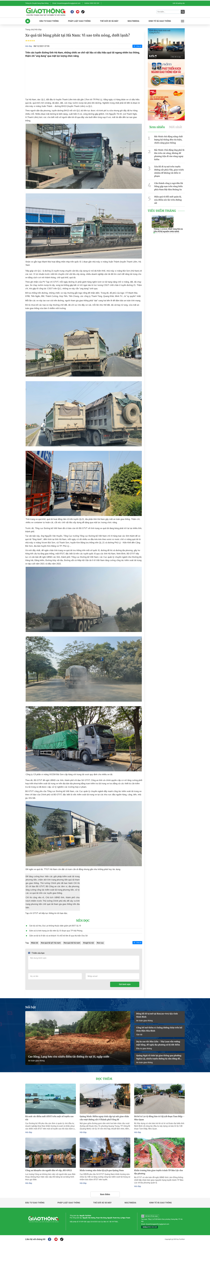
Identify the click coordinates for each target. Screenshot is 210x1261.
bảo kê (35, 943)
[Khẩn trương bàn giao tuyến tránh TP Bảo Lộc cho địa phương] (159, 1153)
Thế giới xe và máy (102, 1203)
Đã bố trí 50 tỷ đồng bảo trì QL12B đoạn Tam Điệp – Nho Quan (159, 1118)
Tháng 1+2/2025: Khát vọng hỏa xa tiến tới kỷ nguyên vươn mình (168, 230)
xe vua (101, 943)
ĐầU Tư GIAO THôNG (49, 21)
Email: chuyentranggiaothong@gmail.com (66, 3)
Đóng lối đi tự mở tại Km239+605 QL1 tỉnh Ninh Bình (157, 1015)
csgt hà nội (89, 943)
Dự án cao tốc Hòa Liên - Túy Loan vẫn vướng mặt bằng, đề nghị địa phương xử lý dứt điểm (158, 1043)
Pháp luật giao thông (68, 1203)
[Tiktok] (82, 11)
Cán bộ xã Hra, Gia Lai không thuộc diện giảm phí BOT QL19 (55, 926)
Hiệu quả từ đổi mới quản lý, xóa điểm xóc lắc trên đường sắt (168, 199)
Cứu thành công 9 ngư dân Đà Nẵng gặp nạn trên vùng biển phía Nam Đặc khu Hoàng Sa (168, 186)
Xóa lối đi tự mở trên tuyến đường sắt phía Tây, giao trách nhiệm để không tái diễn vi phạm (169, 171)
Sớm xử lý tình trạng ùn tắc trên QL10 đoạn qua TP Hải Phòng (55, 931)
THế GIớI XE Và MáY (109, 21)
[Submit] (183, 12)
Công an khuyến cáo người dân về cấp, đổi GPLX (48, 1170)
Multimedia (130, 1203)
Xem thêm (105, 1194)
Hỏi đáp (38, 29)
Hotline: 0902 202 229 (91, 3)
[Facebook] (72, 12)
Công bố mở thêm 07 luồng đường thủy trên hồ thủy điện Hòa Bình (159, 1029)
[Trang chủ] (27, 21)
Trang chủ (29, 29)
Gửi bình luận (125, 984)
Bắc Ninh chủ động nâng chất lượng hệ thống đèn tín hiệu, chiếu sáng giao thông (168, 139)
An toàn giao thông (36, 1060)
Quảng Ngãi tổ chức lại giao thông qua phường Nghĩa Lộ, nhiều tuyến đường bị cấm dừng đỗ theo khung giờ (158, 1057)
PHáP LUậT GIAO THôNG (79, 21)
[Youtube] (77, 12)
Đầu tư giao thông (144, 1048)
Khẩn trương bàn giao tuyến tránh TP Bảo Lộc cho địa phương (158, 1172)
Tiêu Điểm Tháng (162, 211)
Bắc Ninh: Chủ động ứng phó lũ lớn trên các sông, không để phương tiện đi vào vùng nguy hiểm (169, 155)
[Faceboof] (49, 1239)
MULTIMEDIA (133, 21)
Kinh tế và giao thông (160, 1203)
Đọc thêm (104, 1079)
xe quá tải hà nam (72, 943)
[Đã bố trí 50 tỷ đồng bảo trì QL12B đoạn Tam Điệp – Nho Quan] (159, 1099)
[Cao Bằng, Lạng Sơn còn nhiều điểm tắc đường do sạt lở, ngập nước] (77, 1038)
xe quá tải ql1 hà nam (51, 943)
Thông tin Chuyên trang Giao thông (36, 3)
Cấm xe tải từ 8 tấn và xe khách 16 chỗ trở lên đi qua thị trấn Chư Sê (58, 936)
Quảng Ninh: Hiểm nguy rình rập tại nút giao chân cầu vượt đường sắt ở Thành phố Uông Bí (104, 1118)
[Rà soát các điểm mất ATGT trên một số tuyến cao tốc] (50, 1099)
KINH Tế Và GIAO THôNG (160, 21)
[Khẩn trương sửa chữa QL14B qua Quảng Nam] (105, 1153)
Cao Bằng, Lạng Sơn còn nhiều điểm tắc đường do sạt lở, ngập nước (68, 1056)
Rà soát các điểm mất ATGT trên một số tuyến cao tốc (49, 1118)
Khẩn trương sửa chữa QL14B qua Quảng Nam (102, 1170)
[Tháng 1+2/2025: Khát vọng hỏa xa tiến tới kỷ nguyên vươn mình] (163, 222)
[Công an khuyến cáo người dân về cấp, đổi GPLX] (50, 1153)
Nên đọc (83, 921)
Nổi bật (30, 1007)
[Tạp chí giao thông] (45, 12)
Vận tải (139, 1034)
